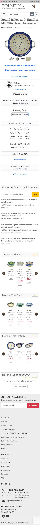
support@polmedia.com (14, 501)
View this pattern (20, 174)
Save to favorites (21, 94)
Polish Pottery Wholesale (9, 441)
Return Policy (5, 466)
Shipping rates (5, 462)
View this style (20, 159)
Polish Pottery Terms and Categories (12, 437)
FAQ (2, 478)
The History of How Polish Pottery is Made (14, 433)
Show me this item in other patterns (20, 65)
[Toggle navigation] (4, 14)
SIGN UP (33, 405)
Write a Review (20, 387)
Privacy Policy (5, 470)
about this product (20, 77)
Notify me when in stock (20, 114)
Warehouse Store (6, 425)
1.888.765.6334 (35, 1)
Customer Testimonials (8, 429)
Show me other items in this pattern (20, 70)
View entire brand (20, 89)
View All (34, 254)
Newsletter (4, 474)
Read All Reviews (31, 378)
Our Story (4, 422)
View (11, 278)
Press (3, 448)
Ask (35, 194)
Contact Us (4, 458)
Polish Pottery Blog (7, 445)
